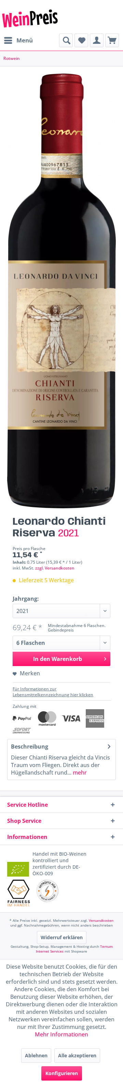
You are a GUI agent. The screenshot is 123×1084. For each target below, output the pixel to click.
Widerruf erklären (62, 937)
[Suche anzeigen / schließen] (66, 40)
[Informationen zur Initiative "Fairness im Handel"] (18, 892)
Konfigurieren (61, 1073)
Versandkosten (101, 920)
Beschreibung (29, 746)
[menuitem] (18, 40)
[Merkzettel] (81, 40)
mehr (79, 772)
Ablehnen (36, 1055)
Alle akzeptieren (77, 1055)
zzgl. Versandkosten (54, 568)
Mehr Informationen (61, 1034)
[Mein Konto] (97, 40)
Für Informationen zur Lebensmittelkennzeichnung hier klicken (53, 692)
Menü (24, 40)
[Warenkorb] (112, 40)
